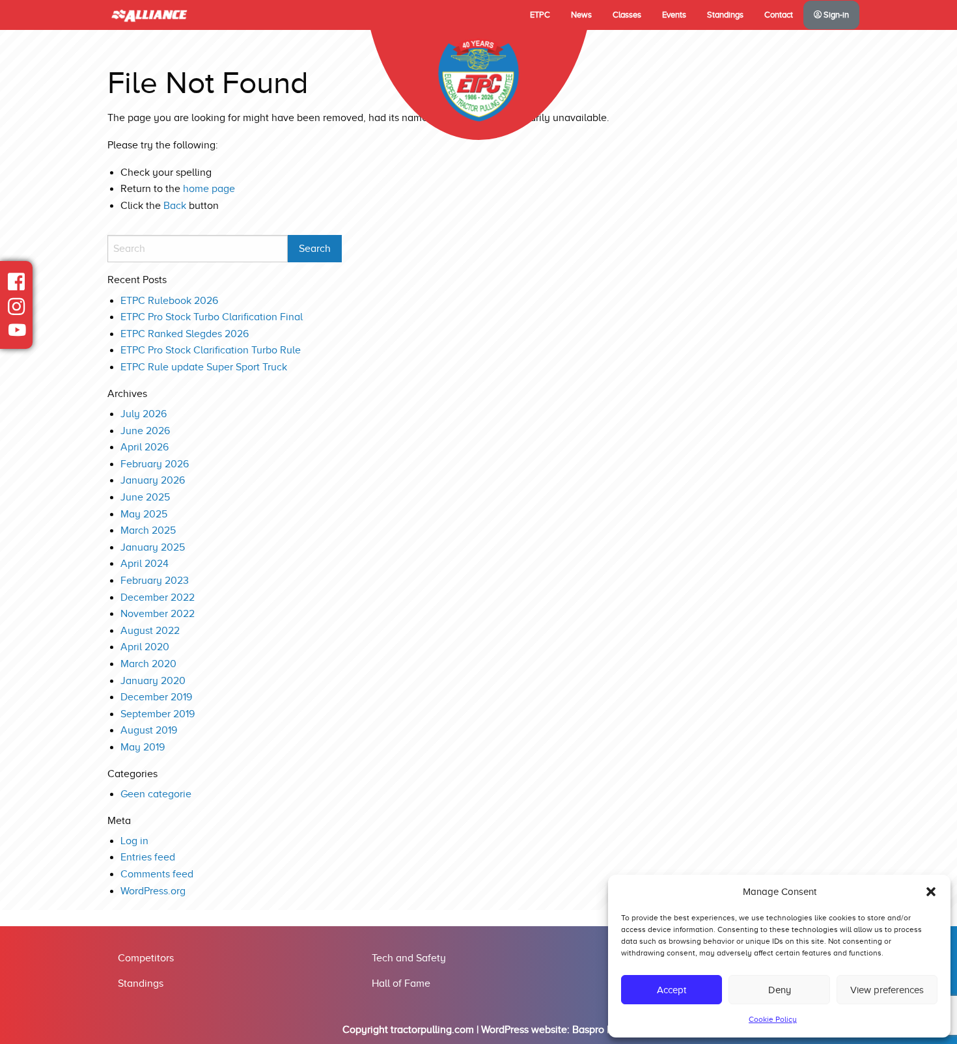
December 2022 (157, 597)
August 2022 (150, 631)
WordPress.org (153, 891)
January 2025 (152, 547)
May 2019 (142, 747)
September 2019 (157, 714)
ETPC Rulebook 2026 (169, 301)
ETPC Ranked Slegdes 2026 (184, 334)
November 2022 (157, 614)
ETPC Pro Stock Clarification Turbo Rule (210, 350)
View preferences (887, 990)
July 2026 (143, 414)
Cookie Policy (773, 1019)
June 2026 (145, 431)
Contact (778, 15)
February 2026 (154, 464)
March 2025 (148, 530)
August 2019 (148, 730)
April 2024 (144, 564)
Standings (725, 15)
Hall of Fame (401, 983)
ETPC (540, 15)
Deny (779, 990)
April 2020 (144, 647)
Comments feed (156, 874)
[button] (930, 891)
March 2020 (148, 664)
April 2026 (144, 447)
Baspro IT (593, 1030)
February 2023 (154, 580)
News (581, 15)
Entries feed (147, 857)
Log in (134, 841)
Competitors (146, 958)
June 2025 (145, 497)
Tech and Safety (409, 958)
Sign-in (835, 15)
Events (674, 15)
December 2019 (156, 697)
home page (209, 189)
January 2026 (152, 480)
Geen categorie (155, 794)
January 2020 (153, 681)
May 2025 (143, 514)
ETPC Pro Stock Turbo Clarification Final (211, 317)
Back (174, 206)
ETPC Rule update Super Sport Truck (203, 367)
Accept (671, 990)
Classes (627, 15)
